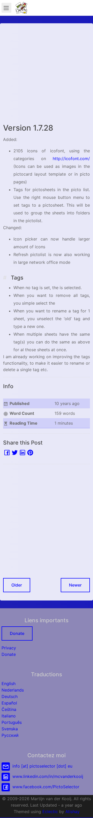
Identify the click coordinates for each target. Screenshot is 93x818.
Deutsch (10, 696)
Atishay (72, 811)
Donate (17, 633)
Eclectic (50, 811)
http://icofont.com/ (71, 158)
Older (16, 585)
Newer (75, 585)
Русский (10, 735)
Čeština (9, 709)
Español (9, 703)
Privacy (9, 647)
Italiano (9, 715)
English (9, 683)
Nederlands (13, 690)
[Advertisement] (46, 72)
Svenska (10, 728)
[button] (84, 809)
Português (12, 722)
